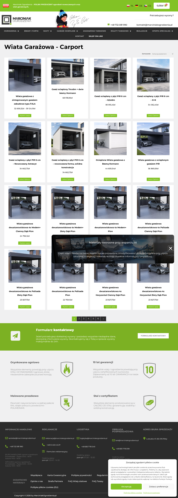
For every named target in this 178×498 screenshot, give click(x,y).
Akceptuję (126, 486)
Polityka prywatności (151, 493)
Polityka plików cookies (133, 493)
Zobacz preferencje (158, 486)
